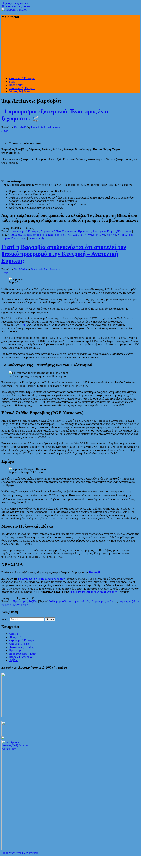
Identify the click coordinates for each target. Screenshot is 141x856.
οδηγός (85, 601)
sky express (25, 234)
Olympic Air (16, 637)
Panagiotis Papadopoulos (45, 127)
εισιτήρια (74, 601)
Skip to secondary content (16, 6)
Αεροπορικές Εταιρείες (22, 88)
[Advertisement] (70, 48)
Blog (12, 81)
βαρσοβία (53, 234)
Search (5, 619)
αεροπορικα (40, 234)
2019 (52, 601)
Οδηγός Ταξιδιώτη (19, 91)
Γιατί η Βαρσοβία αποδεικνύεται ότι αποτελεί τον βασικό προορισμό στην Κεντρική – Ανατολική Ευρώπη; (63, 254)
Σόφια (22, 238)
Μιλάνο (100, 234)
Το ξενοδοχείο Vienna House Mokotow (42, 578)
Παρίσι (5, 238)
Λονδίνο (90, 234)
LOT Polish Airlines (83, 591)
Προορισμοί (16, 84)
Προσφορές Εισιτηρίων (92, 231)
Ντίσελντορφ (125, 234)
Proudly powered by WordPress (19, 852)
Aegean (13, 633)
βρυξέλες (66, 234)
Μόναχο (111, 234)
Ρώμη (14, 238)
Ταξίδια (33, 601)
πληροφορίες (98, 601)
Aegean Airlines (107, 591)
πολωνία (112, 601)
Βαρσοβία (95, 572)
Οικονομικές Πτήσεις (21, 647)
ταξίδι (132, 601)
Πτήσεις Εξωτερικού (119, 231)
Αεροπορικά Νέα (51, 231)
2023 (14, 234)
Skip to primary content (15, 3)
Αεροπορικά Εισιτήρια (22, 78)
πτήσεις (123, 601)
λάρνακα (78, 234)
